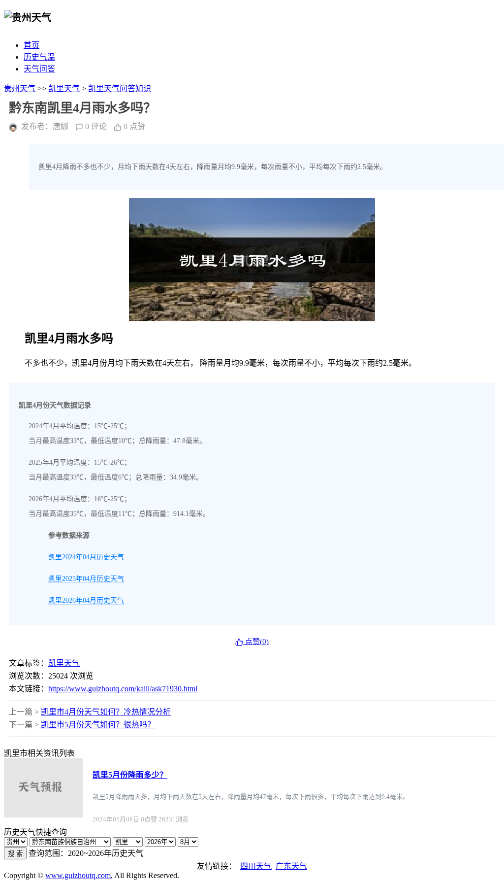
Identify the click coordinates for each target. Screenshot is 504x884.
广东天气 (291, 866)
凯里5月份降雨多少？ (130, 775)
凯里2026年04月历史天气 (86, 600)
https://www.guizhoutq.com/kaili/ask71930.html (122, 688)
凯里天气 (64, 88)
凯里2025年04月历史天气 (86, 578)
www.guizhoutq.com (78, 875)
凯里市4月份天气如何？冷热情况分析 (106, 712)
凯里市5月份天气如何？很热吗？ (98, 724)
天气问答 (39, 69)
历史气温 (39, 57)
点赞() (256, 642)
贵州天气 (19, 88)
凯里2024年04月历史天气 (86, 557)
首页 (31, 45)
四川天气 (256, 866)
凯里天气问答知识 (119, 88)
